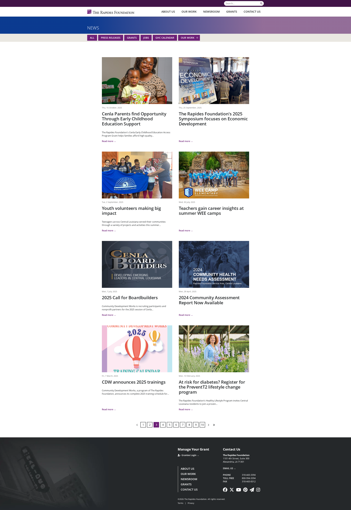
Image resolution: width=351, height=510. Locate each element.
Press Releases (110, 37)
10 (202, 425)
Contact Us (252, 11)
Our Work (189, 11)
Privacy (191, 503)
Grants (231, 11)
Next (208, 424)
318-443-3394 (249, 474)
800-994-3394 (249, 478)
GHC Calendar (164, 37)
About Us (168, 11)
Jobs (146, 37)
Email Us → (229, 468)
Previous (137, 424)
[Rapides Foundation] (110, 12)
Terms (180, 503)
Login (2, 508)
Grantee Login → (190, 455)
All (92, 37)
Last (214, 424)
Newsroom (211, 11)
